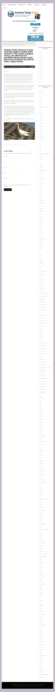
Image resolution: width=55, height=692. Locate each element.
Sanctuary (42, 619)
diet (40, 447)
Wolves (41, 677)
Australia (41, 397)
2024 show (42, 288)
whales (41, 669)
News (41, 559)
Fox (40, 145)
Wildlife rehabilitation (44, 674)
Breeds (41, 419)
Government (42, 507)
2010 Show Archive (43, 353)
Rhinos (41, 608)
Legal (41, 534)
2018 (40, 312)
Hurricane (41, 118)
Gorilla (41, 504)
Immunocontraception (44, 529)
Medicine (41, 545)
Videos (41, 658)
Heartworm (42, 137)
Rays (41, 603)
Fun (40, 142)
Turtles (41, 649)
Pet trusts (41, 197)
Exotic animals (42, 474)
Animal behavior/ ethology (45, 367)
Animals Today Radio (24, 15)
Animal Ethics (42, 373)
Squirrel (41, 236)
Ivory (41, 104)
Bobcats (41, 411)
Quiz (40, 597)
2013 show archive (43, 345)
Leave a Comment (20, 63)
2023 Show (42, 290)
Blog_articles (42, 299)
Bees (41, 403)
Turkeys (41, 647)
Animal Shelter (42, 386)
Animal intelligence (43, 378)
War (40, 663)
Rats (40, 194)
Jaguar (41, 101)
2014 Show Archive (43, 342)
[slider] (32, 67)
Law (40, 532)
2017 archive (42, 318)
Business (41, 425)
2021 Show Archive (43, 296)
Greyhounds (42, 140)
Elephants (42, 463)
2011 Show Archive (43, 351)
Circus (41, 438)
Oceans (41, 564)
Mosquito (41, 233)
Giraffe (41, 501)
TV (40, 252)
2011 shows (42, 326)
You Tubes (42, 126)
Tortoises (41, 644)
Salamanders (42, 178)
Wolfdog (41, 123)
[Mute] (30, 66)
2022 (41, 266)
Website (5, 178)
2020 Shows (40, 57)
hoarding (41, 515)
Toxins (41, 249)
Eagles (41, 458)
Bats (40, 268)
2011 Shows (40, 81)
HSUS (41, 521)
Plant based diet (43, 584)
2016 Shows (40, 68)
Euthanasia (42, 471)
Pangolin (41, 208)
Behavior (41, 329)
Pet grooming (42, 203)
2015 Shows (40, 70)
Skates (41, 630)
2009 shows (42, 90)
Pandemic (42, 211)
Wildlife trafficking (43, 170)
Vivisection (42, 660)
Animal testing (42, 271)
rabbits (41, 186)
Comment (6, 156)
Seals (41, 622)
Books (41, 414)
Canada (41, 427)
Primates (41, 595)
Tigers (41, 638)
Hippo (41, 134)
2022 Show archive (43, 293)
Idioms (41, 115)
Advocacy (42, 282)
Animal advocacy (43, 364)
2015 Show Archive (43, 323)
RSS (9, 71)
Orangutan (42, 567)
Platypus (41, 183)
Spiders (41, 636)
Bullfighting (42, 422)
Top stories (42, 641)
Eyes (40, 151)
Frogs (41, 493)
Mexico (41, 548)
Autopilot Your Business (41, 684)
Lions (41, 537)
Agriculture (42, 279)
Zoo (40, 680)
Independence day (43, 107)
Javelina (41, 98)
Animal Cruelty (42, 370)
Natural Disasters (43, 556)
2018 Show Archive (43, 310)
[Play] (5, 66)
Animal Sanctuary (43, 384)
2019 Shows (40, 60)
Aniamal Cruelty (43, 362)
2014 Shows (40, 73)
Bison (41, 408)
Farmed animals (43, 479)
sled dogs (41, 633)
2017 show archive (43, 315)
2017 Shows (40, 65)
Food (41, 488)
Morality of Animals (43, 554)
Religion (41, 606)
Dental (41, 159)
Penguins (41, 573)
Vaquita (41, 131)
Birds (41, 405)
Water (41, 666)
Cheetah (41, 263)
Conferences (42, 444)
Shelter (41, 225)
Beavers (41, 331)
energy (41, 466)
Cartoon (41, 334)
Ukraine (41, 255)
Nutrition (41, 562)
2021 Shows (40, 54)
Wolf (40, 120)
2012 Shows (40, 78)
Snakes (41, 230)
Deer (40, 161)
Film (40, 485)
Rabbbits (41, 600)
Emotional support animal (45, 153)
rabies (41, 192)
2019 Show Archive (43, 307)
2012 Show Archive (43, 348)
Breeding (41, 416)
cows (41, 257)
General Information (43, 499)
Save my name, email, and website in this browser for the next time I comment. (17, 185)
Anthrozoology (43, 392)
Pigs (40, 578)
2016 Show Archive (43, 320)
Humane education (43, 523)
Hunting (41, 526)
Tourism (41, 246)
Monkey (41, 241)
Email (5, 172)
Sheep (41, 222)
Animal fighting (42, 375)
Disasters (41, 449)
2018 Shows (40, 62)
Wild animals (42, 671)
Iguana (41, 112)
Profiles (41, 260)
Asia (40, 395)
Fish (40, 148)
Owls (41, 214)
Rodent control (43, 614)
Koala (41, 96)
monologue (42, 551)
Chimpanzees (42, 436)
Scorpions (42, 216)
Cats (40, 430)
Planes (41, 189)
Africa (41, 356)
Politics (41, 586)
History (41, 512)
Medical (41, 540)
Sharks (41, 628)
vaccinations (42, 172)
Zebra (41, 93)
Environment (42, 469)
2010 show (42, 129)
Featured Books (43, 482)
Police (41, 181)
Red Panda (42, 200)
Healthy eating (42, 510)
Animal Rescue (42, 381)
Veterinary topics (43, 655)
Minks (41, 244)
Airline (41, 277)
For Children (42, 490)
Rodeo (41, 617)
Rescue (41, 205)
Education (42, 460)
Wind (41, 109)
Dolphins (41, 455)
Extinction (41, 477)
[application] (19, 67)
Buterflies (41, 337)
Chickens (41, 433)
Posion (41, 589)
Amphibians (42, 359)
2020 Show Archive (43, 304)
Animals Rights (42, 389)
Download (18, 68)
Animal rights (42, 274)
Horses (41, 518)
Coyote (41, 167)
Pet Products (42, 575)
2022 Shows (40, 52)
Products (41, 156)
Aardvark (41, 285)
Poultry (41, 592)
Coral (41, 175)
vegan (41, 652)
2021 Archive (42, 301)
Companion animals (43, 441)
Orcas (41, 570)
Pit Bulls (41, 581)
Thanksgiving (42, 238)
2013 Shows (40, 76)
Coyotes (41, 164)
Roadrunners (42, 611)
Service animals (43, 625)
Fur (40, 496)
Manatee (41, 219)
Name (5, 167)
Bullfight (41, 340)
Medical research (43, 543)
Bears (41, 400)
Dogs (41, 452)
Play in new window (11, 68)
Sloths (41, 227)
